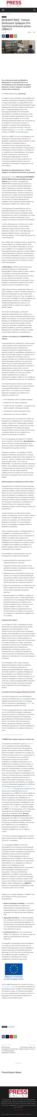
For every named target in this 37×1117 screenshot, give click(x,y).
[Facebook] (3, 36)
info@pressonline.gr (18, 1110)
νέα (24, 130)
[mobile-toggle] (3, 10)
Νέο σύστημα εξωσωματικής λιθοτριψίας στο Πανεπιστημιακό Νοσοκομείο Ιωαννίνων (10, 1049)
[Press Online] (18, 4)
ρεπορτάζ (18, 130)
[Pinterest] (11, 36)
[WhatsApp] (15, 36)
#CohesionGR (11, 1026)
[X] (7, 36)
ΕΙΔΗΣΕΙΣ (9, 14)
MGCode (33, 1114)
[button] (34, 10)
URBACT (29, 703)
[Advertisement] (18, 66)
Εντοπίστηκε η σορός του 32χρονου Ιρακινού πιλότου (27, 1048)
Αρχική (3, 14)
